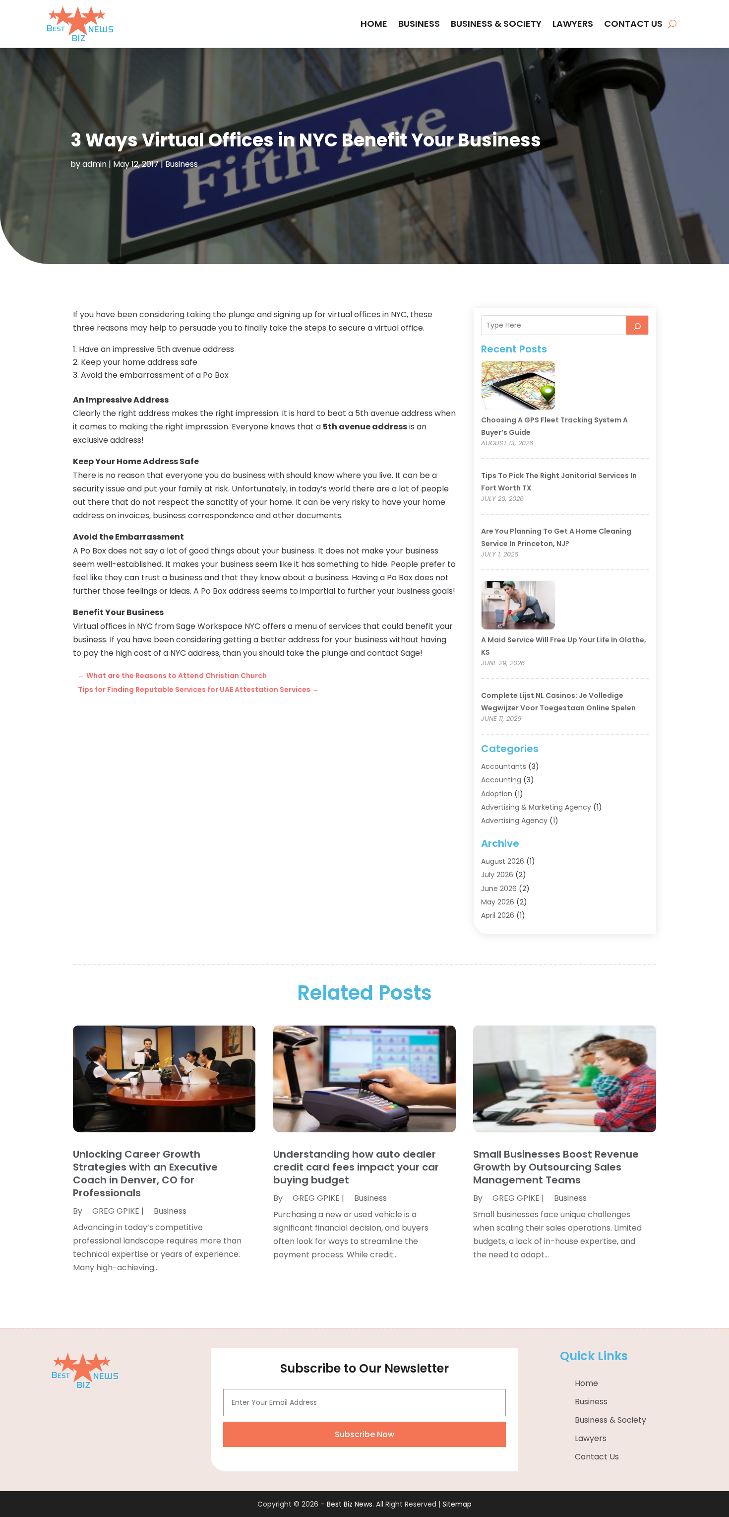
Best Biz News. (350, 1504)
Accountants (503, 766)
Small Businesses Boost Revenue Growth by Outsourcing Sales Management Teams (556, 1167)
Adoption (496, 794)
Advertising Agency (514, 821)
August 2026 (502, 861)
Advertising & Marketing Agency (536, 807)
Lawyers (572, 23)
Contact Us (633, 23)
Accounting (501, 780)
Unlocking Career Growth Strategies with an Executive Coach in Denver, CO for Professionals (145, 1173)
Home (374, 23)
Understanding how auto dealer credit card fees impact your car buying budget (356, 1167)
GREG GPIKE (115, 1211)
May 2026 (497, 902)
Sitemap (457, 1504)
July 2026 (497, 875)
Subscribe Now (364, 1434)
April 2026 (497, 915)
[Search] (637, 325)
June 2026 (499, 889)
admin (94, 164)
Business (419, 23)
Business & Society (496, 23)
